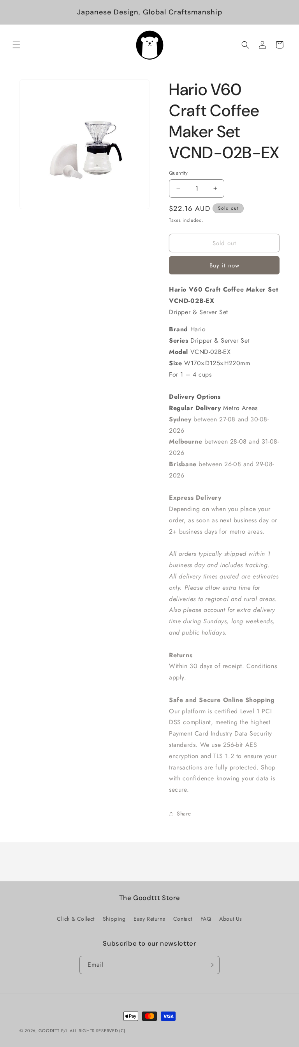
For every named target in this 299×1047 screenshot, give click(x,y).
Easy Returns (149, 919)
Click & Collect (76, 919)
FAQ (206, 919)
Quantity (178, 173)
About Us (230, 919)
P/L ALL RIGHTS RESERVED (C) (93, 1031)
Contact (182, 919)
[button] (16, 44)
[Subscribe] (210, 965)
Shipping (114, 919)
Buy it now (224, 265)
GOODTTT (49, 1031)
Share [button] (184, 813)
